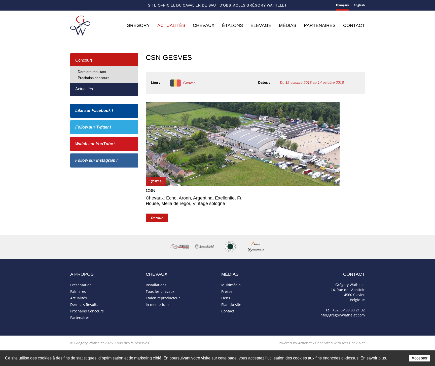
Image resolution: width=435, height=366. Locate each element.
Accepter (419, 358)
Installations (156, 284)
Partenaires (320, 25)
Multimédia (231, 284)
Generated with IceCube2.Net (340, 343)
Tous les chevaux (160, 291)
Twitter (107, 5)
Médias (287, 25)
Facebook (99, 5)
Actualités (171, 25)
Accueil (72, 5)
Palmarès (78, 291)
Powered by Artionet (294, 343)
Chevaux (203, 25)
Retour (157, 218)
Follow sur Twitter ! (93, 127)
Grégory (138, 25)
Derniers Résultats (85, 304)
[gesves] (243, 143)
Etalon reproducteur (163, 298)
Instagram (124, 5)
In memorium (157, 304)
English (359, 5)
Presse (226, 291)
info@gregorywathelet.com (342, 315)
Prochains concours (93, 78)
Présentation (81, 284)
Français (342, 5)
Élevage (260, 25)
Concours (84, 60)
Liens (225, 298)
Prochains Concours (87, 311)
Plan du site (90, 5)
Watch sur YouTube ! (95, 144)
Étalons (232, 25)
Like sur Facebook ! (94, 110)
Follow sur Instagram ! (96, 160)
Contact (81, 5)
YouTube (115, 5)
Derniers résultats (92, 72)
